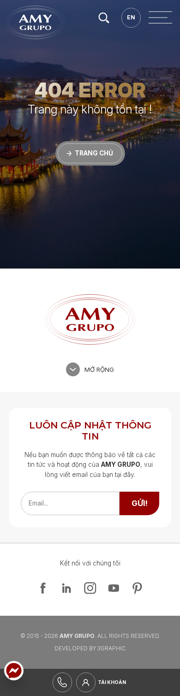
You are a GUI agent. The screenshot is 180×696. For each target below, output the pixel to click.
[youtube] (113, 588)
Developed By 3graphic (90, 648)
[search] (104, 18)
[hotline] (62, 682)
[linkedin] (66, 588)
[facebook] (43, 588)
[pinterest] (137, 588)
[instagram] (90, 588)
